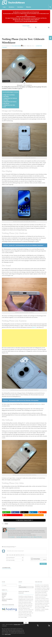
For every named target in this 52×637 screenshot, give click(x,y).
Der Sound (5, 99)
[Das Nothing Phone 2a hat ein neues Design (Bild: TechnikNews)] (24, 156)
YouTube (18, 537)
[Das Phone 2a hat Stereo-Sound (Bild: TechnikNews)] (24, 311)
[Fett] (7, 555)
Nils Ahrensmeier (16, 45)
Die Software (6, 103)
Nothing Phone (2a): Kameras (9, 101)
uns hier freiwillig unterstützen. (30, 21)
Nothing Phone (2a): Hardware (10, 98)
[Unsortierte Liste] (16, 555)
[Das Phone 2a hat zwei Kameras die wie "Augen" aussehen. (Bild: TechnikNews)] (24, 388)
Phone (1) (34, 327)
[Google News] (41, 27)
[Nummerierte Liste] (14, 555)
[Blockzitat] (18, 555)
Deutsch (24, 25)
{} (21, 554)
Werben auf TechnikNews (7, 599)
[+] (23, 554)
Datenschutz (4, 593)
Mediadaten (4, 600)
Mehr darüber (8, 634)
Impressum (4, 594)
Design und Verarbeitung (9, 94)
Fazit (4, 106)
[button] (6, 512)
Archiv (19, 585)
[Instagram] (38, 27)
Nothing (6, 523)
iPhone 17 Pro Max (37, 537)
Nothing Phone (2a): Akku (9, 105)
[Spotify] (46, 27)
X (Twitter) (11, 537)
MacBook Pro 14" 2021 (27, 537)
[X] (35, 27)
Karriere (4, 596)
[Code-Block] (20, 555)
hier (26, 617)
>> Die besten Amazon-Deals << (24, 520)
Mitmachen (28, 7)
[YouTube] (43, 27)
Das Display (6, 96)
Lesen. (4, 7)
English (27, 25)
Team (3, 597)
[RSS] (48, 27)
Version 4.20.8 (17, 624)
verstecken (16, 92)
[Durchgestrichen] (13, 555)
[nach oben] (26, 623)
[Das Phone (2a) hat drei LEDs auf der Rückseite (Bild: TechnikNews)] (24, 473)
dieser (39, 404)
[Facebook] (33, 27)
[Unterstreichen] (11, 555)
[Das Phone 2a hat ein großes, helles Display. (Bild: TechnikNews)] (24, 220)
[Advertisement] (26, 32)
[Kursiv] (9, 555)
